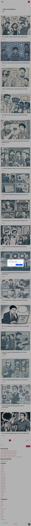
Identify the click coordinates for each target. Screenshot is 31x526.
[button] (29, 524)
